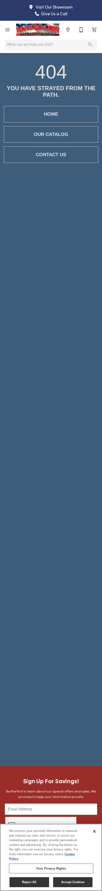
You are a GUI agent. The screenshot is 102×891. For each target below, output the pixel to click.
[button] (7, 30)
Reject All (29, 882)
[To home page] (37, 30)
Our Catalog (51, 134)
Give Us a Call (53, 13)
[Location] (68, 30)
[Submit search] (90, 44)
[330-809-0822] (81, 30)
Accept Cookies (72, 882)
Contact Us (51, 154)
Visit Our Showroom (54, 7)
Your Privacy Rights (51, 868)
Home (51, 114)
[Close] (94, 831)
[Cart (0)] (94, 30)
